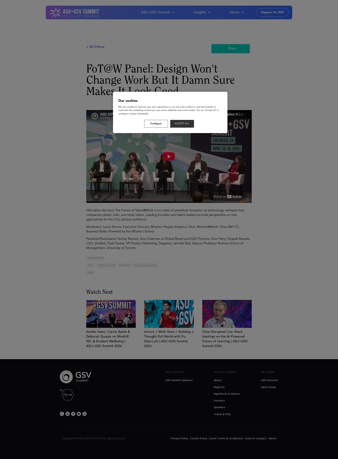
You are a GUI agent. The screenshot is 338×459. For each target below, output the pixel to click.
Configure (156, 124)
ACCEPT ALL (182, 124)
